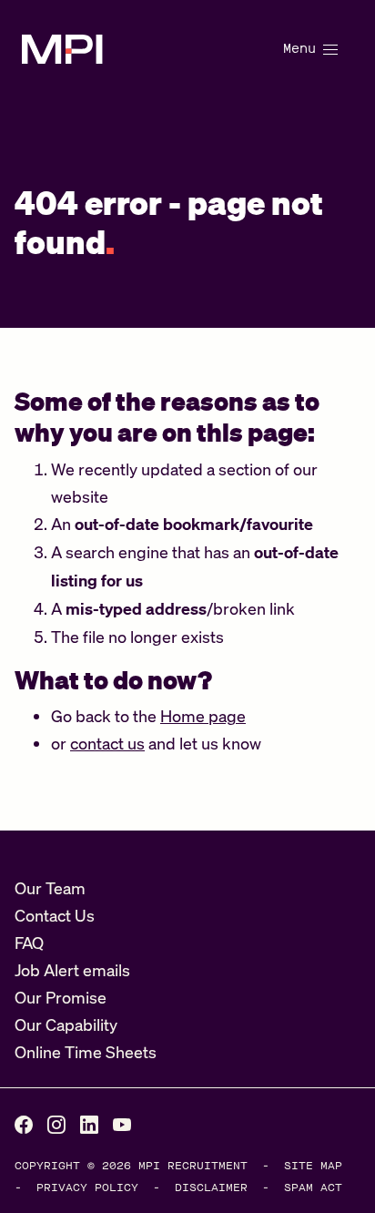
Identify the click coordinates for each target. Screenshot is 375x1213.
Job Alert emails (72, 970)
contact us (107, 743)
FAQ (29, 942)
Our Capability (66, 1024)
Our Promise (60, 997)
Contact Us (55, 915)
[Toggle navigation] (308, 49)
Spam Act (313, 1187)
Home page (203, 716)
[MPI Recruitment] (62, 49)
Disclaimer (211, 1187)
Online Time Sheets (86, 1052)
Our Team (50, 888)
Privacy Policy (87, 1187)
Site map (313, 1165)
